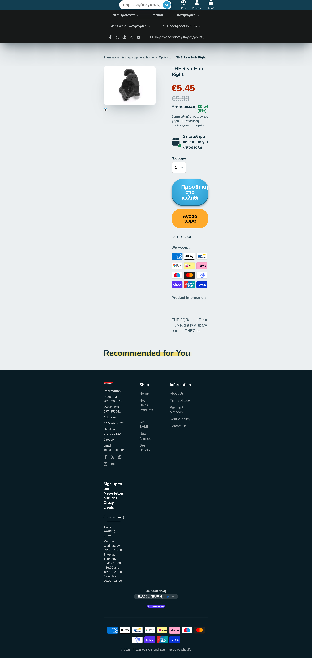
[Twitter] (117, 37)
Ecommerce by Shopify (175, 649)
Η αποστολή (190, 121)
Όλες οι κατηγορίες (130, 26)
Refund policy (180, 419)
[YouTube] (113, 464)
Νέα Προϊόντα (124, 15)
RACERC (138, 649)
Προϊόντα (165, 57)
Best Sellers (145, 447)
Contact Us (178, 426)
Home (144, 393)
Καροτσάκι (211, 5)
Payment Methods (176, 409)
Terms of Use (180, 400)
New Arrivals (145, 436)
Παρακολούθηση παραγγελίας (179, 37)
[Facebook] (110, 37)
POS (149, 649)
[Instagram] (131, 37)
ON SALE (144, 424)
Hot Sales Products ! (146, 407)
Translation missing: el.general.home (129, 57)
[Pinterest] (124, 37)
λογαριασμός (197, 5)
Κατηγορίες (186, 15)
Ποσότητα (179, 158)
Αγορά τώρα (190, 219)
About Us (177, 393)
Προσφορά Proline (182, 26)
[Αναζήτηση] (167, 5)
